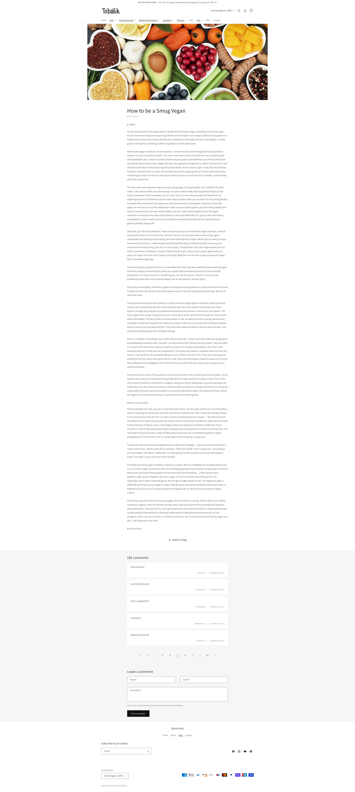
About (173, 735)
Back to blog (180, 539)
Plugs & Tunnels (126, 20)
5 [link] (177, 655)
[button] (112, 20)
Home (165, 735)
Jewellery (167, 20)
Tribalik (110, 786)
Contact (188, 735)
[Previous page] (140, 655)
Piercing (180, 20)
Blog (181, 735)
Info (198, 20)
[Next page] (215, 655)
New (112, 20)
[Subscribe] (148, 751)
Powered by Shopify (120, 786)
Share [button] (132, 124)
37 (207, 655)
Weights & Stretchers (148, 20)
